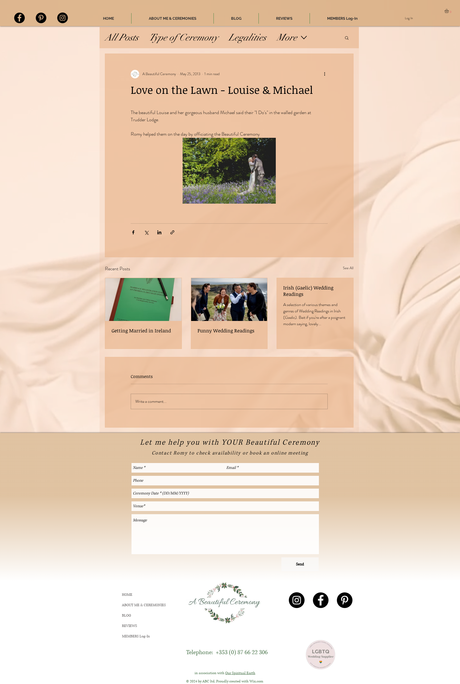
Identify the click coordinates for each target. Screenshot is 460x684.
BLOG (126, 615)
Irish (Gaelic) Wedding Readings (308, 290)
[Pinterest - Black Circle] (41, 18)
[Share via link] (172, 232)
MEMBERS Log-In (136, 636)
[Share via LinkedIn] (159, 232)
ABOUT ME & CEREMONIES (144, 605)
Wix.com (256, 681)
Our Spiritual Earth (240, 673)
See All (348, 268)
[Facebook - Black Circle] (19, 18)
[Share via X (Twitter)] (146, 232)
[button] (449, 11)
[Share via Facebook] (133, 232)
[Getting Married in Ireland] (143, 299)
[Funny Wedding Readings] (229, 299)
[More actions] (324, 74)
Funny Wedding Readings (226, 330)
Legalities (247, 37)
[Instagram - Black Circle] (62, 18)
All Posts (121, 37)
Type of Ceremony (183, 37)
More (287, 37)
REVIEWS (129, 625)
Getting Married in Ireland (141, 330)
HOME (127, 594)
